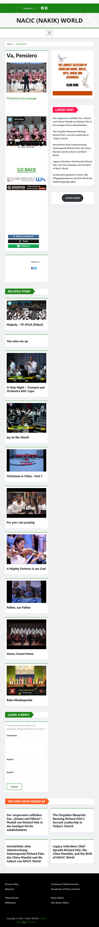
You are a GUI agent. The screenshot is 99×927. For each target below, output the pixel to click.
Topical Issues (12, 897)
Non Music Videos (60, 902)
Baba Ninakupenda (19, 700)
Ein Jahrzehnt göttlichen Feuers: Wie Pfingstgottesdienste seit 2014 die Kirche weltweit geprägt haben (72, 178)
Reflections (10, 902)
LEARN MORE (72, 197)
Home (10, 44)
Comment (12, 735)
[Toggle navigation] (49, 33)
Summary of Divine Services (65, 884)
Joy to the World (18, 437)
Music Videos (57, 897)
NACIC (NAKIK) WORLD (49, 20)
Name (10, 759)
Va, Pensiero (21, 44)
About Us (9, 889)
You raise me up (17, 341)
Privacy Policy (12, 884)
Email (10, 772)
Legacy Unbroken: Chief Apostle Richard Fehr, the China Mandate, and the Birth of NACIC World (72, 165)
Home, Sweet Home (20, 653)
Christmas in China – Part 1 (24, 476)
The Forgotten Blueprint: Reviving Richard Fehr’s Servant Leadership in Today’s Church (71, 135)
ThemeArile (31, 922)
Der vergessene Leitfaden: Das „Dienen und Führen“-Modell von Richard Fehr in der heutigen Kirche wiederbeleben (72, 122)
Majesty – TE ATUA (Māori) (25, 324)
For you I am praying (21, 522)
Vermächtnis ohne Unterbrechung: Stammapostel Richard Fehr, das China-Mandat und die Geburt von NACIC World (26, 853)
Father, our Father (19, 607)
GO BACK (26, 169)
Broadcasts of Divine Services (65, 889)
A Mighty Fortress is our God (26, 568)
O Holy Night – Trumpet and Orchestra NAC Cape (26, 389)
